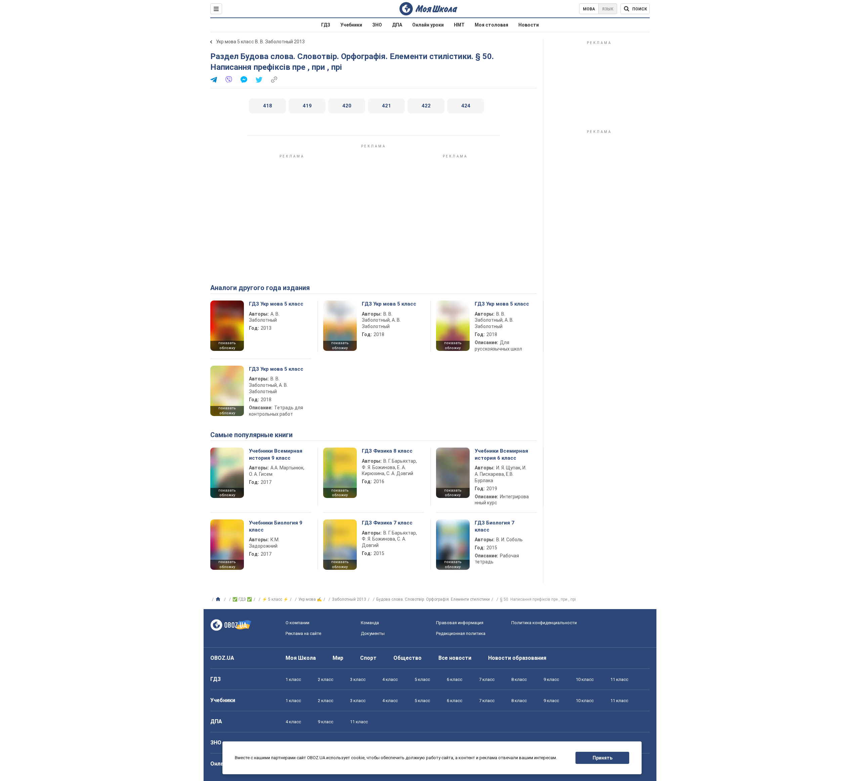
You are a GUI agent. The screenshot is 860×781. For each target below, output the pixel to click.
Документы (373, 633)
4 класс (390, 679)
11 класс (619, 679)
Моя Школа (301, 658)
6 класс (454, 679)
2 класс (325, 679)
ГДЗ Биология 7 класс (494, 526)
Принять (602, 758)
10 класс (585, 679)
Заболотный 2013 (349, 599)
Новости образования (517, 658)
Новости (528, 25)
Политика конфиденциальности (544, 622)
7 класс (486, 679)
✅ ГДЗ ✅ (242, 599)
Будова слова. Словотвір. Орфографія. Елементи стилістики (433, 599)
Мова (589, 9)
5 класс (422, 679)
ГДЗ (325, 25)
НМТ (459, 25)
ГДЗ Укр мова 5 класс (276, 304)
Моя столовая (491, 25)
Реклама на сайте (303, 633)
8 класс (519, 679)
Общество (407, 658)
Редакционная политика (460, 633)
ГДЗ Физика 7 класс (387, 523)
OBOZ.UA (222, 658)
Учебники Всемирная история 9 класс (275, 454)
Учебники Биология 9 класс (275, 526)
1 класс (293, 679)
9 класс (551, 679)
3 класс (358, 679)
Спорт (368, 658)
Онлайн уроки (428, 25)
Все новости (454, 658)
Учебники (351, 25)
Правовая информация (459, 622)
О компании (297, 622)
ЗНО (377, 25)
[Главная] (218, 599)
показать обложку (227, 345)
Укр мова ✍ (310, 599)
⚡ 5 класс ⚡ (275, 599)
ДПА (397, 25)
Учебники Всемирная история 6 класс (501, 454)
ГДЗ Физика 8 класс (387, 451)
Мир (338, 658)
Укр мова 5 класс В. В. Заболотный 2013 (260, 41)
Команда (370, 622)
